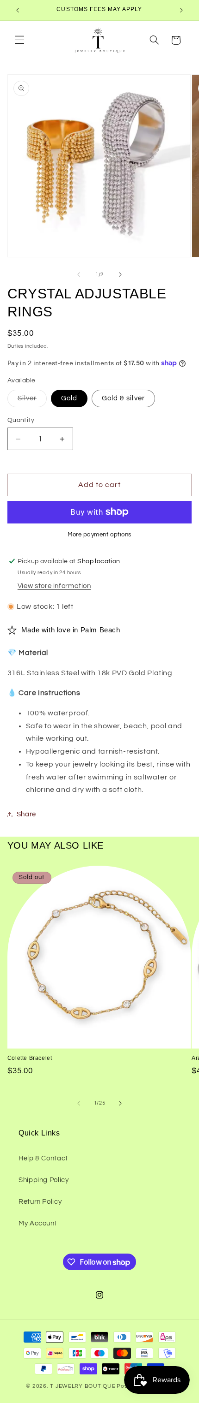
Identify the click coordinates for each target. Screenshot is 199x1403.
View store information (54, 586)
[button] (19, 40)
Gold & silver (123, 398)
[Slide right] (120, 274)
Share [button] (26, 814)
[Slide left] (78, 274)
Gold (69, 398)
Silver (32, 400)
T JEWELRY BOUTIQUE (82, 1386)
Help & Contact (43, 1158)
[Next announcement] (181, 10)
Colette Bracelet (29, 1058)
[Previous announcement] (17, 10)
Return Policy (40, 1201)
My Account (38, 1223)
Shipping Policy (43, 1180)
